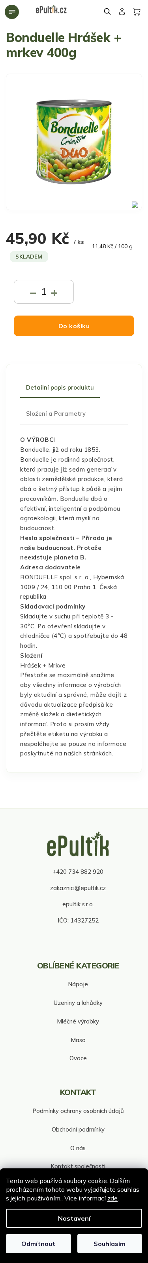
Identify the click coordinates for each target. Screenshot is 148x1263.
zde (112, 1198)
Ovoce (78, 1058)
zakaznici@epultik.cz (78, 888)
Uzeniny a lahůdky (78, 1002)
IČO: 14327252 (78, 920)
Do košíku (74, 326)
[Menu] (12, 12)
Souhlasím (110, 1244)
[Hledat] (108, 11)
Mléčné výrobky (78, 1021)
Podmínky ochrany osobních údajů (78, 1111)
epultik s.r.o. (78, 904)
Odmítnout (38, 1244)
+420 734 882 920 (77, 871)
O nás (78, 1148)
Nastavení (74, 1218)
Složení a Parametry (56, 413)
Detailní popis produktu (60, 387)
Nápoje (78, 984)
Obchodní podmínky (78, 1129)
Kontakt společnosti (78, 1166)
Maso (78, 1040)
